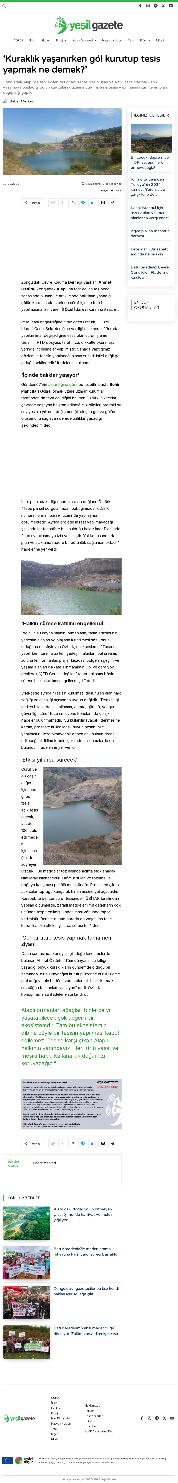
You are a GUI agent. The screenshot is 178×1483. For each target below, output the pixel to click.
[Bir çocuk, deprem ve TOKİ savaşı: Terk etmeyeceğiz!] (151, 138)
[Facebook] (140, 6)
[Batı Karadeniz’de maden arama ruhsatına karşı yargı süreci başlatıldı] (26, 1262)
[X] (163, 6)
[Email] (102, 202)
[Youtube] (171, 6)
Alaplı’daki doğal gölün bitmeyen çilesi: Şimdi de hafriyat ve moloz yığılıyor (83, 1214)
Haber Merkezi (21, 101)
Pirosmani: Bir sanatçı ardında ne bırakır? (150, 252)
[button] (4, 6)
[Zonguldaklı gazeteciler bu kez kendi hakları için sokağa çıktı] (26, 1302)
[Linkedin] (92, 202)
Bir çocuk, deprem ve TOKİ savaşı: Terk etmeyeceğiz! (150, 162)
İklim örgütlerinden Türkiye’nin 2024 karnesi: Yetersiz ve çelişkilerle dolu (148, 187)
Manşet (104, 190)
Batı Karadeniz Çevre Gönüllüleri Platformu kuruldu (150, 272)
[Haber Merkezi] (6, 101)
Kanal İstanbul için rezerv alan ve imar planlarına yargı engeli (150, 212)
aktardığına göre (62, 384)
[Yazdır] (112, 202)
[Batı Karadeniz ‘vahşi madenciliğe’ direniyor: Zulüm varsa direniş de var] (26, 1342)
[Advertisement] (71, 244)
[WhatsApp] (52, 202)
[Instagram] (148, 6)
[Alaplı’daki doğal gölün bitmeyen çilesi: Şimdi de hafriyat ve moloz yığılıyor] (26, 1223)
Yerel (118, 190)
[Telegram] (155, 6)
